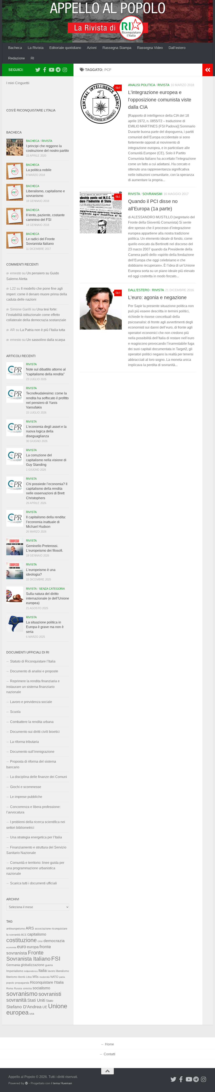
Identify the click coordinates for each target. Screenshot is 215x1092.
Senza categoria (52, 588)
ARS (30, 928)
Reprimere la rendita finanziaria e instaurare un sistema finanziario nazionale (33, 686)
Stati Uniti (36, 1000)
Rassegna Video (150, 48)
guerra (49, 965)
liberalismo (62, 971)
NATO (54, 976)
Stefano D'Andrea (24, 1006)
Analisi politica (141, 85)
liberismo (11, 976)
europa (33, 947)
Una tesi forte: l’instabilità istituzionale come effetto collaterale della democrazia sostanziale (36, 315)
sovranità (16, 1000)
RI (32, 58)
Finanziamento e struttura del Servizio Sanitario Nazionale (36, 850)
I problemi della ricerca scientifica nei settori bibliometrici (35, 824)
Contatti (109, 1054)
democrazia (54, 941)
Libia (29, 976)
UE (44, 1007)
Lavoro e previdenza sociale (31, 702)
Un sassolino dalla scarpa (45, 340)
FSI (55, 958)
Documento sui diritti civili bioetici (35, 731)
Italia (42, 970)
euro (21, 946)
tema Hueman (62, 1083)
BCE (23, 934)
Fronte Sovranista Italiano (28, 955)
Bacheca (15, 48)
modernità (44, 977)
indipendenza (31, 971)
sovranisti (49, 994)
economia (11, 947)
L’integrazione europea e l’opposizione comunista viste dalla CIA (159, 100)
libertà (21, 976)
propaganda (22, 982)
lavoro (51, 971)
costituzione (21, 940)
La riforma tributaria (24, 742)
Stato (49, 1000)
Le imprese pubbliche (26, 797)
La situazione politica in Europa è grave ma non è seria (45, 627)
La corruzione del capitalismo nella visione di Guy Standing (46, 459)
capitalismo (36, 934)
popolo (10, 982)
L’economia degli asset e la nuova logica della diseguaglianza (46, 431)
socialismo (41, 988)
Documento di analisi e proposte (34, 671)
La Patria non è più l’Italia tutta (42, 330)
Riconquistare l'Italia (47, 982)
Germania (13, 965)
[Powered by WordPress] (26, 1083)
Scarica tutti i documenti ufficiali (33, 883)
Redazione (16, 58)
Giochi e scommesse (25, 787)
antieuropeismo (15, 928)
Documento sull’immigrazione (32, 751)
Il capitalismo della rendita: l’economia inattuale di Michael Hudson (46, 521)
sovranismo (22, 993)
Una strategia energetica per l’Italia (36, 837)
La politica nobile (38, 170)
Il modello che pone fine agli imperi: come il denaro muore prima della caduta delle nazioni (36, 294)
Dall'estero (138, 290)
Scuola (15, 712)
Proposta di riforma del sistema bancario (31, 764)
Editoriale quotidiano (65, 48)
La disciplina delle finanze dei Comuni (38, 777)
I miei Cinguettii (17, 83)
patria (62, 977)
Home (109, 1044)
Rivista (163, 85)
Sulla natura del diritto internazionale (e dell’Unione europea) (47, 598)
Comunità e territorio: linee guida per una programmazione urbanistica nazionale (35, 868)
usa (31, 1013)
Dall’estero (177, 48)
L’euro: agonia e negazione (157, 297)
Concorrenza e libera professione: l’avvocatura (33, 809)
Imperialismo (14, 971)
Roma (9, 988)
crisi (40, 941)
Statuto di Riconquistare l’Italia (32, 661)
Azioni (92, 48)
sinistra (27, 988)
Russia (18, 988)
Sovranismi (152, 194)
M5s (36, 976)
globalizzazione (32, 965)
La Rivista (35, 48)
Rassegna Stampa (116, 48)
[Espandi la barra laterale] (207, 70)
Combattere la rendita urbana (32, 722)
